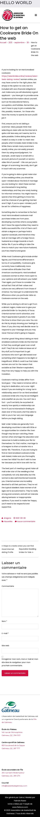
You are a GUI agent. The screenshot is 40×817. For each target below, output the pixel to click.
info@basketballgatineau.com (14, 786)
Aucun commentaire (26, 521)
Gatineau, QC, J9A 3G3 (11, 735)
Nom (4, 621)
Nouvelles (8, 521)
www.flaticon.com (20, 807)
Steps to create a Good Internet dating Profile (10, 549)
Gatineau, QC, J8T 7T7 (11, 748)
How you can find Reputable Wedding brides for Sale (27, 549)
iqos (14, 764)
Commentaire (8, 586)
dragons (7, 518)
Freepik (26, 804)
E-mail (5, 633)
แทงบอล (28, 757)
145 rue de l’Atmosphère (12, 732)
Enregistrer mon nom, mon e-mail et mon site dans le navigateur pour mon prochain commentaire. (20, 662)
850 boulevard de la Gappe (13, 745)
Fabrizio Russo (20, 800)
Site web (5, 645)
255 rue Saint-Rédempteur (13, 773)
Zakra (21, 797)
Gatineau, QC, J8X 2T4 (11, 776)
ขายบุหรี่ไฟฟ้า (19, 757)
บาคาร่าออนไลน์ (8, 757)
